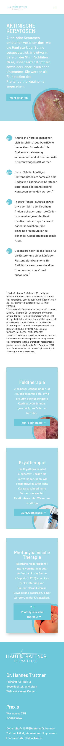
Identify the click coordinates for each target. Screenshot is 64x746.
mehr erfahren (19, 97)
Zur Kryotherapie (32, 512)
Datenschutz (15, 738)
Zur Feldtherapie (32, 422)
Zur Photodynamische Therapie (32, 611)
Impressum (50, 733)
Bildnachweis (33, 738)
